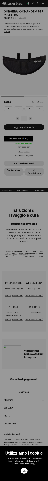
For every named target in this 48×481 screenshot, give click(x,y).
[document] (24, 463)
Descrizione (7, 190)
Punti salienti (23, 190)
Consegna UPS (24, 152)
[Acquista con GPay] (18, 139)
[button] (28, 3)
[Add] (30, 118)
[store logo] (12, 3)
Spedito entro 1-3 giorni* (24, 155)
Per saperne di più (14, 295)
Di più (6, 32)
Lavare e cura (40, 190)
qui (34, 464)
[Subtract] (17, 118)
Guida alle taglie (38, 102)
